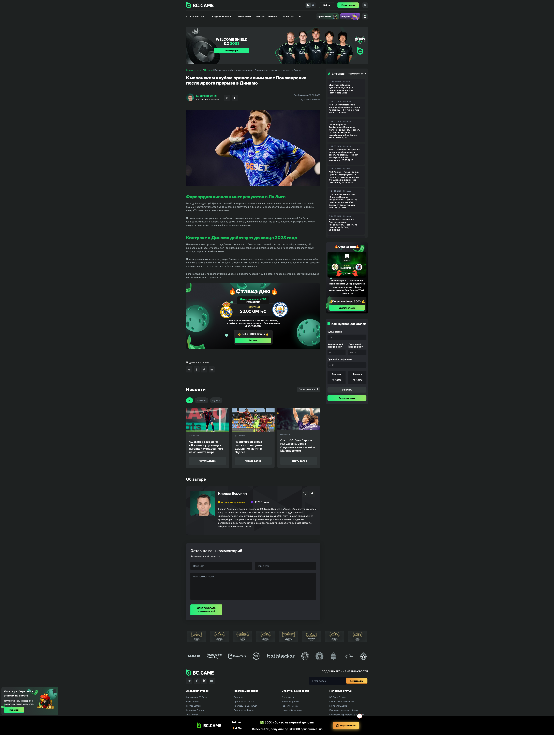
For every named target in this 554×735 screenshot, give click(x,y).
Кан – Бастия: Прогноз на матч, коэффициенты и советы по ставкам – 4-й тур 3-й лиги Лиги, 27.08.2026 (344, 108)
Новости (208, 70)
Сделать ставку (347, 308)
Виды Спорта (192, 701)
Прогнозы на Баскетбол (245, 706)
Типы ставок (192, 714)
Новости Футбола (290, 701)
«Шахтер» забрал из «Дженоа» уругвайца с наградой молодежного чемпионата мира (341, 89)
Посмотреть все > (357, 73)
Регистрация (348, 5)
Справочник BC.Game (196, 697)
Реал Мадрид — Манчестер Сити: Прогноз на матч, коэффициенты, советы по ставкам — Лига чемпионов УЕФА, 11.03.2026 (253, 323)
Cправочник (244, 16)
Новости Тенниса (290, 706)
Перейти (14, 710)
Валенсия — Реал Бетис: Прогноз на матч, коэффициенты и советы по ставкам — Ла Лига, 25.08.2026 (343, 224)
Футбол (216, 400)
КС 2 (301, 16)
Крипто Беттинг (193, 706)
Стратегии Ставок (195, 710)
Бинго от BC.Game (338, 706)
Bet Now (253, 340)
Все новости (288, 697)
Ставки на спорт (196, 16)
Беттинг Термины (266, 16)
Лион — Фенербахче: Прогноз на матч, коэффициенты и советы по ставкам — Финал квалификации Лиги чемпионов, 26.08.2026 (344, 154)
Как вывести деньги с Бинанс (344, 710)
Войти (326, 5)
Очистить (347, 389)
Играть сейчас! (348, 725)
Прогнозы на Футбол (244, 701)
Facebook (235, 98)
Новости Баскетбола (292, 710)
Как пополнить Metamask (341, 701)
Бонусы (345, 16)
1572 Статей (262, 502)
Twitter (227, 98)
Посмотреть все (307, 389)
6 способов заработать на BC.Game (346, 714)
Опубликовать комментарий (206, 610)
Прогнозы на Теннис (244, 710)
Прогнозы (288, 16)
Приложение (324, 16)
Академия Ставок (221, 16)
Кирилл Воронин (207, 95)
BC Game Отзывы (337, 697)
